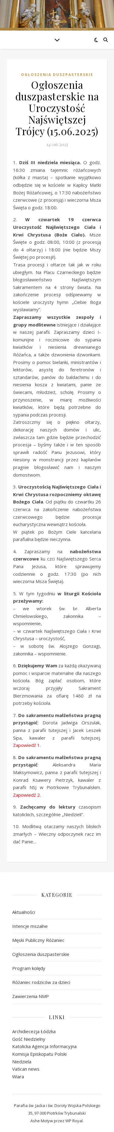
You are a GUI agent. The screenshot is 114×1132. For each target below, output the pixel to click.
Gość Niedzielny (28, 1039)
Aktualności (23, 912)
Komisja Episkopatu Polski (39, 1054)
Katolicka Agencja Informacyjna (44, 1046)
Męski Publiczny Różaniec (38, 940)
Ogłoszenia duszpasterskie (57, 74)
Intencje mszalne (30, 926)
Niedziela (21, 1061)
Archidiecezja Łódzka (34, 1031)
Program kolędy (28, 968)
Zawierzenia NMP (30, 996)
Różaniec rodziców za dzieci (41, 982)
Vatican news (26, 1069)
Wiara (18, 1076)
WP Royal (74, 1120)
